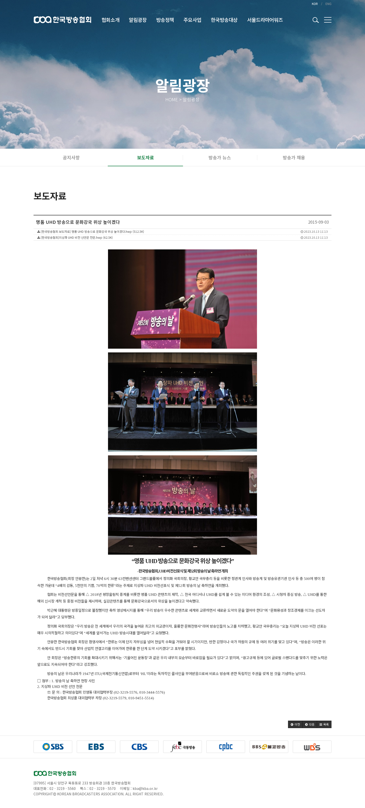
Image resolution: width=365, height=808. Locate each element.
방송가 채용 (294, 157)
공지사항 (71, 157)
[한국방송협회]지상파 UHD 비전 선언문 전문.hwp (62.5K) (184, 237)
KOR (315, 3)
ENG (328, 3)
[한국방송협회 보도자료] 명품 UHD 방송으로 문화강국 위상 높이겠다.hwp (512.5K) (184, 231)
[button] (295, 724)
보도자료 (145, 157)
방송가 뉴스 (220, 157)
